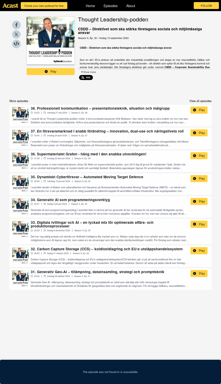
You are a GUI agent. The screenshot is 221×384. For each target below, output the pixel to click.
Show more (89, 71)
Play (53, 71)
